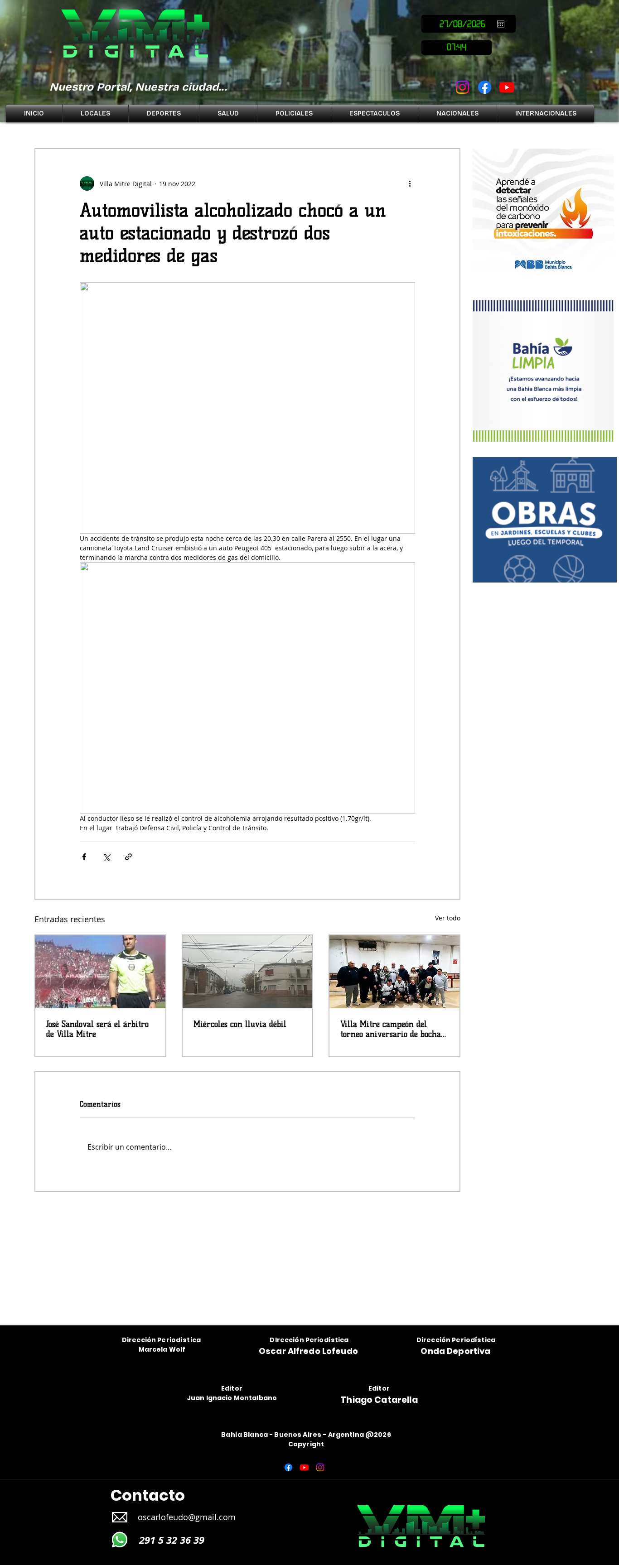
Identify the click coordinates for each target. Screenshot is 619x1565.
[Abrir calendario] (500, 24)
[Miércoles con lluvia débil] (248, 971)
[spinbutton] (456, 48)
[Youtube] (507, 87)
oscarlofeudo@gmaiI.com (187, 1517)
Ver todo (447, 918)
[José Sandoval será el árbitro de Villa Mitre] (100, 971)
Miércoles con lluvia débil (239, 1024)
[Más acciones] (409, 183)
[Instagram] (462, 87)
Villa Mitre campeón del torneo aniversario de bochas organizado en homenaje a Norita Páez (392, 1029)
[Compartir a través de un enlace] (128, 856)
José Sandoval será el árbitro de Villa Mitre (97, 1029)
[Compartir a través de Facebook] (84, 856)
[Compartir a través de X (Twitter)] (106, 856)
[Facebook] (484, 87)
